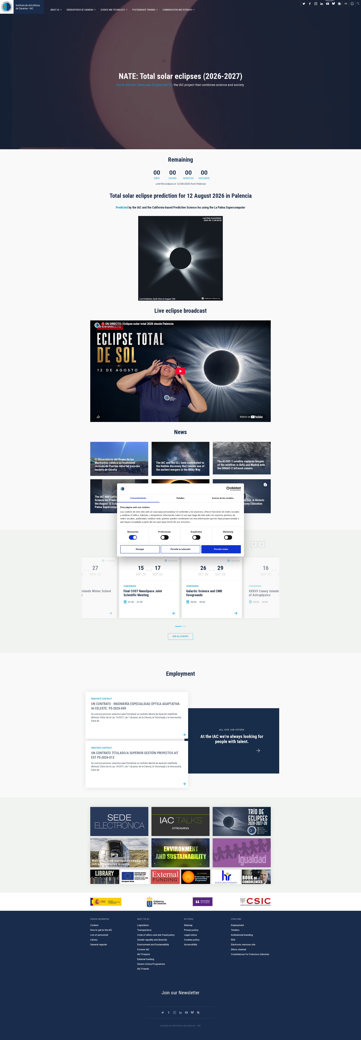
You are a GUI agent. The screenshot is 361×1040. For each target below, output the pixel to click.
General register (98, 944)
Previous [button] (254, 544)
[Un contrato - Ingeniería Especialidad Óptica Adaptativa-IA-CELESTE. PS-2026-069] (184, 735)
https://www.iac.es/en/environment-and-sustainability (180, 852)
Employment (237, 925)
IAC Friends (143, 968)
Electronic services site (243, 944)
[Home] (7, 7)
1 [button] (178, 626)
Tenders (235, 930)
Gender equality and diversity (152, 939)
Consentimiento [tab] (138, 498)
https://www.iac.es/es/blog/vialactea (339, 4)
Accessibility (190, 944)
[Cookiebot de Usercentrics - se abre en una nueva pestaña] (228, 489)
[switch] (165, 537)
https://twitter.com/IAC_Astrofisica (304, 4)
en (346, 4)
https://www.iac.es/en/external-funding (165, 877)
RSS (233, 939)
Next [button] (262, 544)
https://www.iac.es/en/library (104, 877)
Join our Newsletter (180, 992)
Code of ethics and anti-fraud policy (156, 935)
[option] (149, 587)
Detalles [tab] (181, 498)
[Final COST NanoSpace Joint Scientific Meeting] (173, 613)
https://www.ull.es (203, 901)
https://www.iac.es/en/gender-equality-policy (242, 852)
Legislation (143, 925)
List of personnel (99, 935)
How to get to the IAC (101, 930)
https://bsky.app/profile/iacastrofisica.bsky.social (333, 4)
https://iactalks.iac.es (180, 821)
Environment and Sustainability (153, 944)
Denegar (140, 549)
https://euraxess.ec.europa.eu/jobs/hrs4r (226, 877)
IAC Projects (143, 954)
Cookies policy (191, 939)
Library (93, 939)
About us (54, 9)
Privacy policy (191, 930)
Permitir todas (221, 549)
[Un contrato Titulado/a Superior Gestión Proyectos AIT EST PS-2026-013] (184, 784)
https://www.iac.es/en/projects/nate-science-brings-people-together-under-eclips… (242, 821)
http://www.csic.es (255, 902)
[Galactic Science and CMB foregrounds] (236, 613)
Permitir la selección (180, 549)
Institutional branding (242, 935)
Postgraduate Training (143, 9)
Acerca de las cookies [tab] (223, 498)
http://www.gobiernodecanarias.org (156, 901)
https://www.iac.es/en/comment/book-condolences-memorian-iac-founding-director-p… (256, 877)
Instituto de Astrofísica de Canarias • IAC (28, 7)
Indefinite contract (101, 699)
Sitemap (188, 925)
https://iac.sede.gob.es (119, 821)
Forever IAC (143, 949)
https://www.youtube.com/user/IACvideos (328, 4)
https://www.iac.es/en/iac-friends (195, 877)
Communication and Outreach (177, 9)
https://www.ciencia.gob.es (106, 902)
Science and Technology (113, 9)
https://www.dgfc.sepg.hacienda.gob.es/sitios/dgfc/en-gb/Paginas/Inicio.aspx (135, 877)
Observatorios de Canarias (80, 9)
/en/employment (258, 750)
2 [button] (184, 626)
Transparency (144, 930)
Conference (130, 586)
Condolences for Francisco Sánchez (250, 954)
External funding (145, 959)
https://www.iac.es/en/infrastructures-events (119, 852)
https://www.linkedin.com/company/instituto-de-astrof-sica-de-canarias (322, 4)
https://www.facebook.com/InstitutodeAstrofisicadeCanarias (310, 4)
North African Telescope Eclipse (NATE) (144, 85)
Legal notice (190, 935)
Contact (94, 925)
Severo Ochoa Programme (151, 964)
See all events (180, 636)
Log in (352, 4)
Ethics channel (238, 949)
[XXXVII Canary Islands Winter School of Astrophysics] (111, 613)
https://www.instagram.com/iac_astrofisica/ (316, 4)
